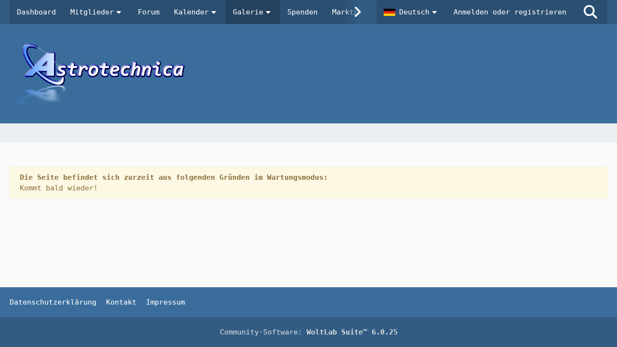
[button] (411, 12)
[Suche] (590, 12)
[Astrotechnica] (308, 74)
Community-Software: (309, 332)
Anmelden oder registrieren (510, 12)
